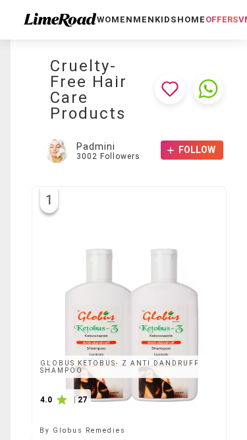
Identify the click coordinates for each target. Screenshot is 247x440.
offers (222, 19)
